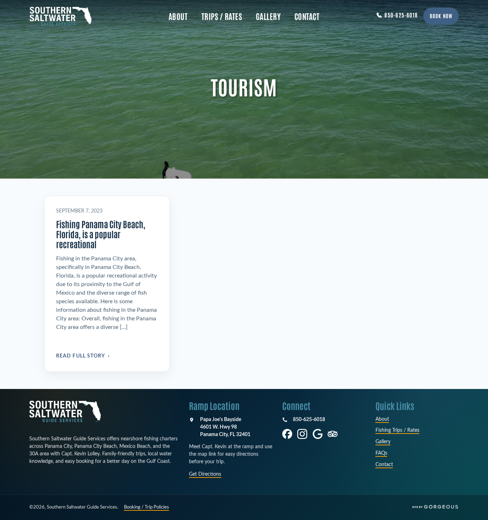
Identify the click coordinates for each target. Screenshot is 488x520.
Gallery (268, 16)
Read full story (83, 356)
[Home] (65, 411)
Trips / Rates (221, 16)
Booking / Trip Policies (146, 507)
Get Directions (205, 474)
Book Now (441, 15)
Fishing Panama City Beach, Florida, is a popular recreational (100, 233)
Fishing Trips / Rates (397, 430)
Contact (307, 16)
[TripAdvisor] (333, 434)
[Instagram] (302, 434)
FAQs (381, 453)
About (178, 16)
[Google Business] (318, 434)
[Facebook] (287, 434)
